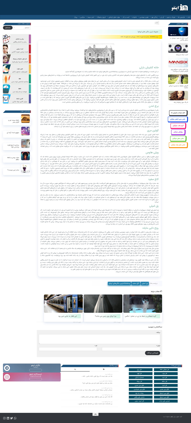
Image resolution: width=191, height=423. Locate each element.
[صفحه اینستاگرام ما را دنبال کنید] (4, 418)
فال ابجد (164, 377)
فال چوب (164, 374)
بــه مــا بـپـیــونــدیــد (35, 370)
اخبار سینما (91, 17)
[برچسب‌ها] (104, 370)
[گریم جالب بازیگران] (178, 128)
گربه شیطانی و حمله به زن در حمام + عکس (140, 316)
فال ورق (139, 370)
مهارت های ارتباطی (114, 17)
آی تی (162, 17)
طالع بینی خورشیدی (139, 389)
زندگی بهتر (154, 17)
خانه (189, 17)
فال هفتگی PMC (164, 370)
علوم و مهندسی (144, 17)
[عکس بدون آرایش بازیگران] (177, 121)
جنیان (156, 23)
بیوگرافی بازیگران (178, 132)
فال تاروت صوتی (139, 401)
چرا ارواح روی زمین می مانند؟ (105, 316)
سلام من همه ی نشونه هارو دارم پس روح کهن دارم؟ (97, 383)
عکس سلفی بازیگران (178, 138)
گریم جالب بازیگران (178, 126)
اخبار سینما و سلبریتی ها (178, 113)
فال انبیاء (164, 385)
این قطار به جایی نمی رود (67, 316)
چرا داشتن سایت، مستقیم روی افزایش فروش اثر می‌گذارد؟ (179, 70)
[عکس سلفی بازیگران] (178, 141)
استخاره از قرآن (139, 377)
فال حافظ (164, 381)
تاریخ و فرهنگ (101, 17)
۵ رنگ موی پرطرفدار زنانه (181, 102)
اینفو (172, 417)
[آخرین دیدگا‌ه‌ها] (75, 370)
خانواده (134, 17)
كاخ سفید (135, 283)
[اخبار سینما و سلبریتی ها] (178, 115)
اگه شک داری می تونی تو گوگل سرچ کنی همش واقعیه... (96, 397)
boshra (152, 37)
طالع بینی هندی (164, 389)
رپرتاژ (75, 17)
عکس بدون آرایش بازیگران (177, 119)
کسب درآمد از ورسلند (182, 55)
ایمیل (158, 346)
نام (96, 346)
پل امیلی (145, 283)
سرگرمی (82, 17)
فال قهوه (139, 374)
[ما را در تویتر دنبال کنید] (11, 418)
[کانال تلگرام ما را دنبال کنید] (15, 418)
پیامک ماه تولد (139, 393)
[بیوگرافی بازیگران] (178, 134)
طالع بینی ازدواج (164, 393)
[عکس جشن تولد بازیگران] (178, 147)
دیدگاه (158, 332)
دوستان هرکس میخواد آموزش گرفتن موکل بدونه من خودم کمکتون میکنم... (91, 390)
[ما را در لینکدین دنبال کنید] (8, 418)
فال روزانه (139, 381)
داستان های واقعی (139, 397)
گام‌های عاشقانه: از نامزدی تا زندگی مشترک (178, 87)
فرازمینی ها (181, 17)
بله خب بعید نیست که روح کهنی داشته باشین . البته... (97, 376)
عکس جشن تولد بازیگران (178, 145)
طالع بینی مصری (139, 385)
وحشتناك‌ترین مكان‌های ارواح (119, 283)
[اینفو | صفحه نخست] (179, 7)
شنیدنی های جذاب (164, 401)
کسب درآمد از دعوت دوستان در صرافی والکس (179, 39)
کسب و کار (126, 17)
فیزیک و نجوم (171, 17)
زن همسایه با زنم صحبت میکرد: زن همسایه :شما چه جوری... (95, 404)
